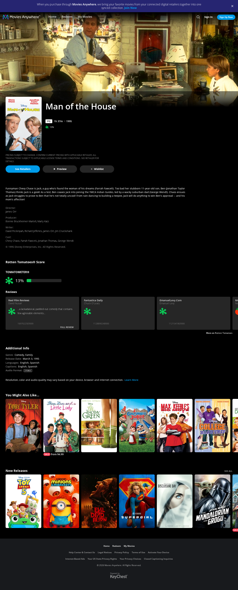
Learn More (131, 380)
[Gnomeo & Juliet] (137, 425)
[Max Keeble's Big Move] (175, 425)
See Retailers (22, 169)
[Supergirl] (137, 501)
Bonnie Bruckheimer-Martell (21, 221)
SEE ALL (228, 471)
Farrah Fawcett (29, 240)
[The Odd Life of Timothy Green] (99, 425)
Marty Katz (43, 221)
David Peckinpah (14, 231)
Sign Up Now (226, 17)
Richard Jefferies (33, 231)
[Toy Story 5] (23, 501)
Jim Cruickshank (63, 231)
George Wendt (66, 240)
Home (52, 17)
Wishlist (99, 169)
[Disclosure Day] (175, 501)
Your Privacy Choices (130, 558)
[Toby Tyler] (23, 425)
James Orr (11, 211)
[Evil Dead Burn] (99, 501)
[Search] (198, 17)
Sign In (208, 17)
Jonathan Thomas (47, 240)
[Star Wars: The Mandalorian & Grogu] (212, 501)
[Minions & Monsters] (61, 501)
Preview (62, 169)
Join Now (130, 8)
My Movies (85, 17)
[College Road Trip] (212, 425)
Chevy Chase (13, 240)
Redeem (67, 17)
